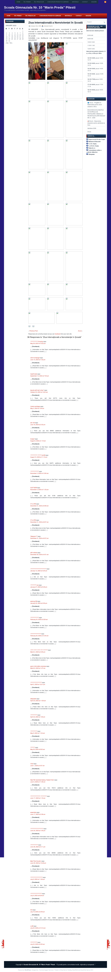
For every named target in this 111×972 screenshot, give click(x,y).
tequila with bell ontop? (37, 390)
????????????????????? (38, 569)
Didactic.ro (91, 148)
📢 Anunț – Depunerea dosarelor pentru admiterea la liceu (96, 123)
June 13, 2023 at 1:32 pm (37, 359)
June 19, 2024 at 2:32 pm (37, 424)
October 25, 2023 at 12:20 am (39, 392)
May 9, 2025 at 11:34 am (37, 733)
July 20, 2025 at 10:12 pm (38, 928)
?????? (32, 747)
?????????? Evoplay (36, 341)
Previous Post (33, 331)
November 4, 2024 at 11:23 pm (39, 489)
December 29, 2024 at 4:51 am (39, 554)
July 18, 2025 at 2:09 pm (37, 912)
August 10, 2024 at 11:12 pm (38, 457)
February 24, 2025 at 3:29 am (39, 619)
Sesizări (94, 1)
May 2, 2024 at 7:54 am (37, 408)
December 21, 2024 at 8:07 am (39, 522)
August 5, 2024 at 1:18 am (38, 441)
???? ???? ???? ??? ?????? (39, 650)
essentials (33, 812)
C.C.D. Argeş (92, 144)
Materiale (75, 1)
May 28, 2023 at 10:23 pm (38, 343)
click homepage (35, 358)
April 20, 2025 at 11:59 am (38, 700)
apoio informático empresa (38, 666)
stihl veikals (33, 552)
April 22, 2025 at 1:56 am (37, 717)
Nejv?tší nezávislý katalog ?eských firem (42, 780)
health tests (33, 374)
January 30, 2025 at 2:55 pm (38, 603)
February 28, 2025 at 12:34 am (39, 636)
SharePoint (75, 970)
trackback (57, 334)
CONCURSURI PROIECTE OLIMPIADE (58, 1)
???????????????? (36, 877)
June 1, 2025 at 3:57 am (37, 765)
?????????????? (35, 634)
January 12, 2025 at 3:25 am (38, 571)
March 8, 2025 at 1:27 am (37, 668)
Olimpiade (91, 154)
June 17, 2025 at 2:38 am (37, 814)
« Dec (7, 43)
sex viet (32, 422)
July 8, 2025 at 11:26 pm (37, 879)
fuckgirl (32, 439)
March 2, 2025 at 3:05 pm (37, 652)
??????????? (34, 471)
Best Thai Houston (35, 861)
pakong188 (33, 601)
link (31, 910)
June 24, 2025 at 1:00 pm (37, 830)
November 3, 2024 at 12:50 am (39, 473)
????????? (33, 715)
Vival (31, 763)
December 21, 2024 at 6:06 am (39, 506)
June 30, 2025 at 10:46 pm (38, 863)
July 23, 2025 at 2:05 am (37, 944)
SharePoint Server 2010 (87, 970)
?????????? (34, 845)
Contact (85, 1)
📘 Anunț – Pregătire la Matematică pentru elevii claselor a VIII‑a (94, 104)
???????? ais (34, 585)
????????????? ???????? (38, 796)
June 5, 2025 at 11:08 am (37, 782)
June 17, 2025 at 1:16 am (37, 798)
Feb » (11, 43)
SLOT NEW (33, 487)
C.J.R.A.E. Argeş (93, 146)
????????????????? (36, 828)
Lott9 (31, 926)
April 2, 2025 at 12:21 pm (37, 684)
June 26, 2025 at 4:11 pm (37, 847)
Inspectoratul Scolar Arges (96, 139)
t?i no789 (33, 504)
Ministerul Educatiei (94, 141)
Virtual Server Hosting (66, 970)
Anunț (80, 331)
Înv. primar (27, 1)
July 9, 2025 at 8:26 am (37, 895)
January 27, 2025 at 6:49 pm (38, 587)
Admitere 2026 (91, 128)
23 (6, 39)
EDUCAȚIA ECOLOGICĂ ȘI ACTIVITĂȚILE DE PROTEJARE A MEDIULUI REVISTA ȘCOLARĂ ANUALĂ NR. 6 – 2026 (96, 114)
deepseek (33, 699)
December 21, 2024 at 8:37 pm (39, 538)
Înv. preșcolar (39, 1)
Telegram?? (33, 536)
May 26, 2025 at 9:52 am (37, 749)
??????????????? (36, 682)
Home (18, 1)
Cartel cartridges (35, 406)
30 (6, 41)
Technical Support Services (46, 970)
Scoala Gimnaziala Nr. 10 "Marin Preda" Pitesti (39, 7)
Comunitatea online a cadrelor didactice (93, 151)
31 (9, 41)
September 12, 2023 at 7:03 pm (39, 376)
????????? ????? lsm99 (37, 455)
